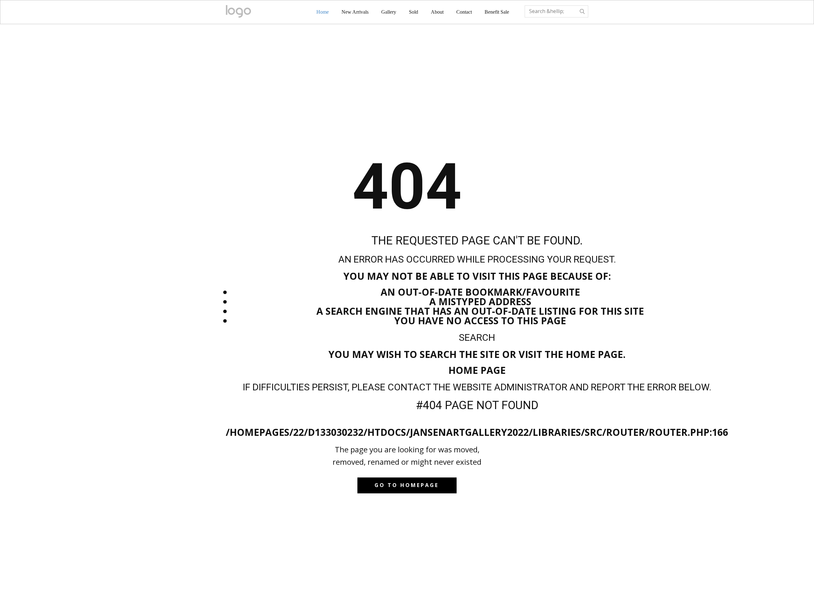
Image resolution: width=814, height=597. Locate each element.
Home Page (477, 370)
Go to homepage (407, 485)
